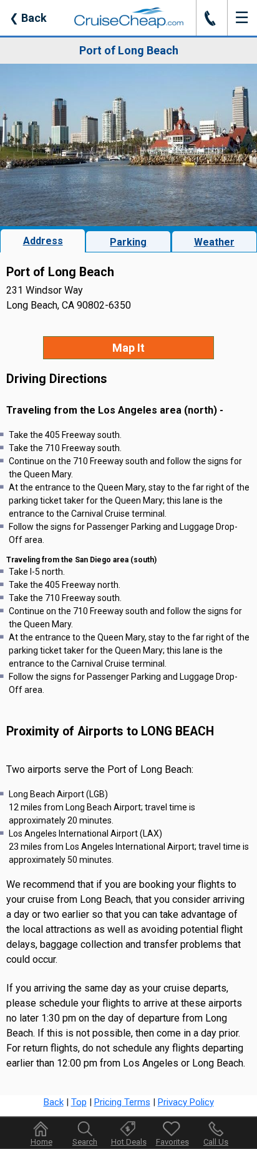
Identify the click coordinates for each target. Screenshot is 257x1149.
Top (79, 1102)
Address (43, 241)
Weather (214, 242)
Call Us (215, 1142)
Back (28, 17)
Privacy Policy (186, 1102)
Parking (128, 242)
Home (41, 1142)
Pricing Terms (122, 1102)
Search (84, 1142)
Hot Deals (129, 1142)
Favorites (172, 1142)
